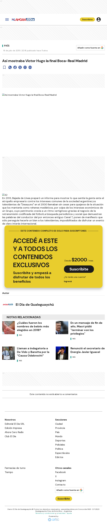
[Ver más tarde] (4, 67)
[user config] (98, 19)
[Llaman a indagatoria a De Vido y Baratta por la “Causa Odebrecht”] (8, 353)
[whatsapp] (10, 67)
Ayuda (69, 513)
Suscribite (87, 19)
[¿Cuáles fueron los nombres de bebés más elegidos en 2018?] (8, 327)
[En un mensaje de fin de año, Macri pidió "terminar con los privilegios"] (62, 327)
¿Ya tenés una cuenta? (75, 279)
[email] (25, 67)
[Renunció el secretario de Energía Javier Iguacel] (62, 353)
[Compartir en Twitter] (20, 67)
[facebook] (15, 67)
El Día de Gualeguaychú (35, 304)
